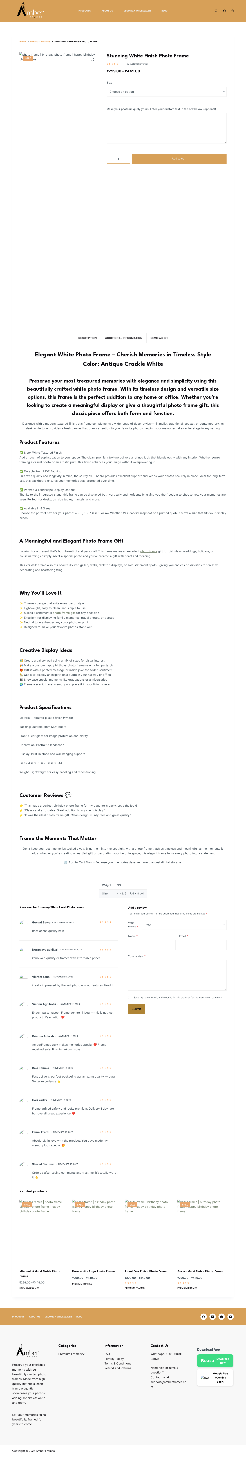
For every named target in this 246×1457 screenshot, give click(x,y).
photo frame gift (63, 613)
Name (133, 936)
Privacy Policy (114, 1359)
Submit (136, 1009)
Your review (137, 956)
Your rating (133, 925)
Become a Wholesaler (137, 10)
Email (183, 936)
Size (109, 82)
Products (85, 10)
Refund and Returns (117, 1368)
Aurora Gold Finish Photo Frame (200, 1271)
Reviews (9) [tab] (159, 338)
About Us (107, 10)
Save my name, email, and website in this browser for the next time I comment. (178, 997)
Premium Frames (29, 1288)
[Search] (216, 11)
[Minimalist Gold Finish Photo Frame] (43, 1232)
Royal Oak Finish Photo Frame (146, 1271)
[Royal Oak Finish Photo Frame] (149, 1232)
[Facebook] (203, 1317)
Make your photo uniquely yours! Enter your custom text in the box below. (161, 109)
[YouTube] (230, 1317)
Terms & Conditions (117, 1363)
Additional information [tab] (123, 338)
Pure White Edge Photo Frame (93, 1271)
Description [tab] (87, 338)
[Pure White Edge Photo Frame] (96, 1232)
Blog (164, 10)
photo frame (148, 551)
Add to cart (179, 158)
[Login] (224, 11)
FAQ (107, 1354)
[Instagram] (221, 1317)
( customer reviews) (137, 63)
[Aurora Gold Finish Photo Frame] (201, 1232)
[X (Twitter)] (212, 1317)
